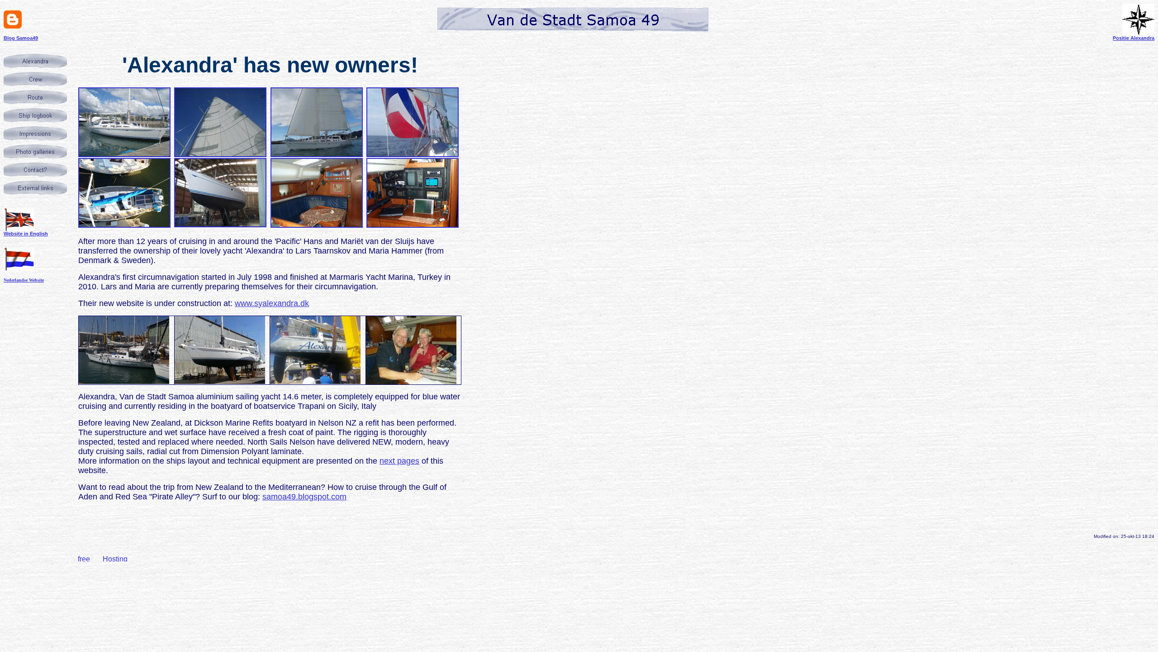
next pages (399, 460)
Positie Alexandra (1133, 38)
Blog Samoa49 (21, 38)
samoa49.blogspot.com (304, 496)
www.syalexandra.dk (272, 303)
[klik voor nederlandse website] (19, 268)
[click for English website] (19, 229)
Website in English (26, 233)
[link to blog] (13, 26)
